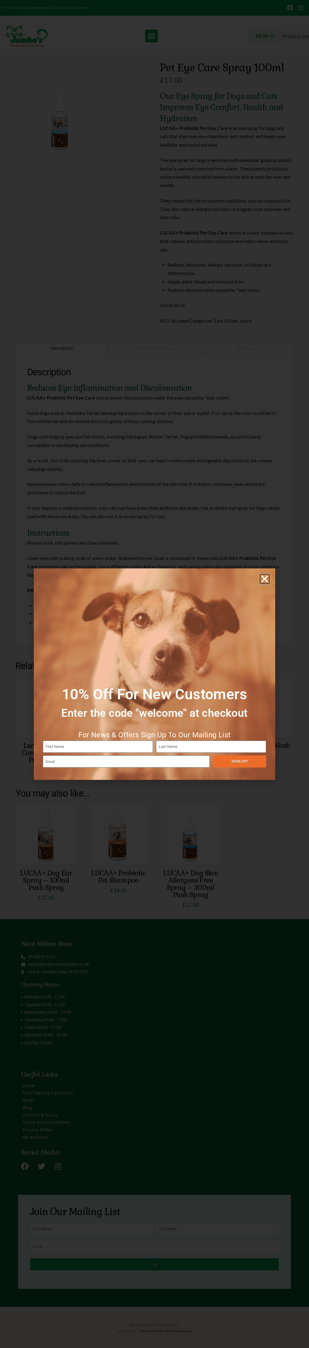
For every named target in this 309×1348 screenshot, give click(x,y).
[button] (264, 578)
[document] (154, 674)
